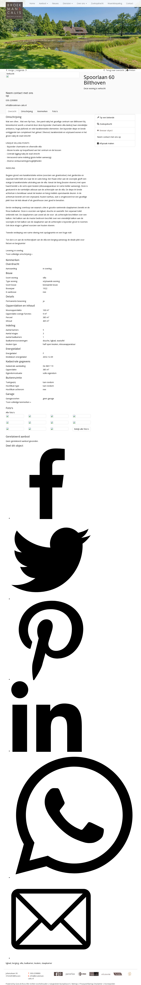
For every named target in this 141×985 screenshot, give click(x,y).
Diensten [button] (67, 3)
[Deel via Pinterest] (51, 679)
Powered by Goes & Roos (16, 984)
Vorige (11, 70)
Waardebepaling (115, 3)
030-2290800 (11, 100)
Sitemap (74, 984)
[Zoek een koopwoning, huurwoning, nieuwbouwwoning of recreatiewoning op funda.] (117, 974)
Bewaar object (106, 130)
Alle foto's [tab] (10, 412)
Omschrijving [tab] (27, 111)
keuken (37, 963)
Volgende (20, 70)
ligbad (8, 963)
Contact (129, 3)
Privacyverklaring (86, 984)
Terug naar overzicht (114, 70)
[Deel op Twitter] (51, 599)
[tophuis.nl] (129, 974)
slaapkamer (47, 963)
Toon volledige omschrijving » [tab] (19, 254)
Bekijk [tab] (81, 429)
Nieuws (55, 3)
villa (21, 963)
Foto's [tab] (55, 111)
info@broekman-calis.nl (16, 105)
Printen (131, 70)
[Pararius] (70, 974)
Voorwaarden (109, 984)
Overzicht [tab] (12, 111)
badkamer (28, 963)
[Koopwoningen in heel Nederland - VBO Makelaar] (82, 974)
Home (32, 3)
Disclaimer (98, 984)
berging (15, 963)
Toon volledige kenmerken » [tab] (18, 402)
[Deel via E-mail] (51, 958)
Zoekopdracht (97, 3)
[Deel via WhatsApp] (73, 877)
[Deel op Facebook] (46, 518)
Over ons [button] (81, 3)
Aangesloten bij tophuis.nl (59, 984)
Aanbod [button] (43, 3)
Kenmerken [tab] (42, 111)
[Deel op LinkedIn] (46, 751)
